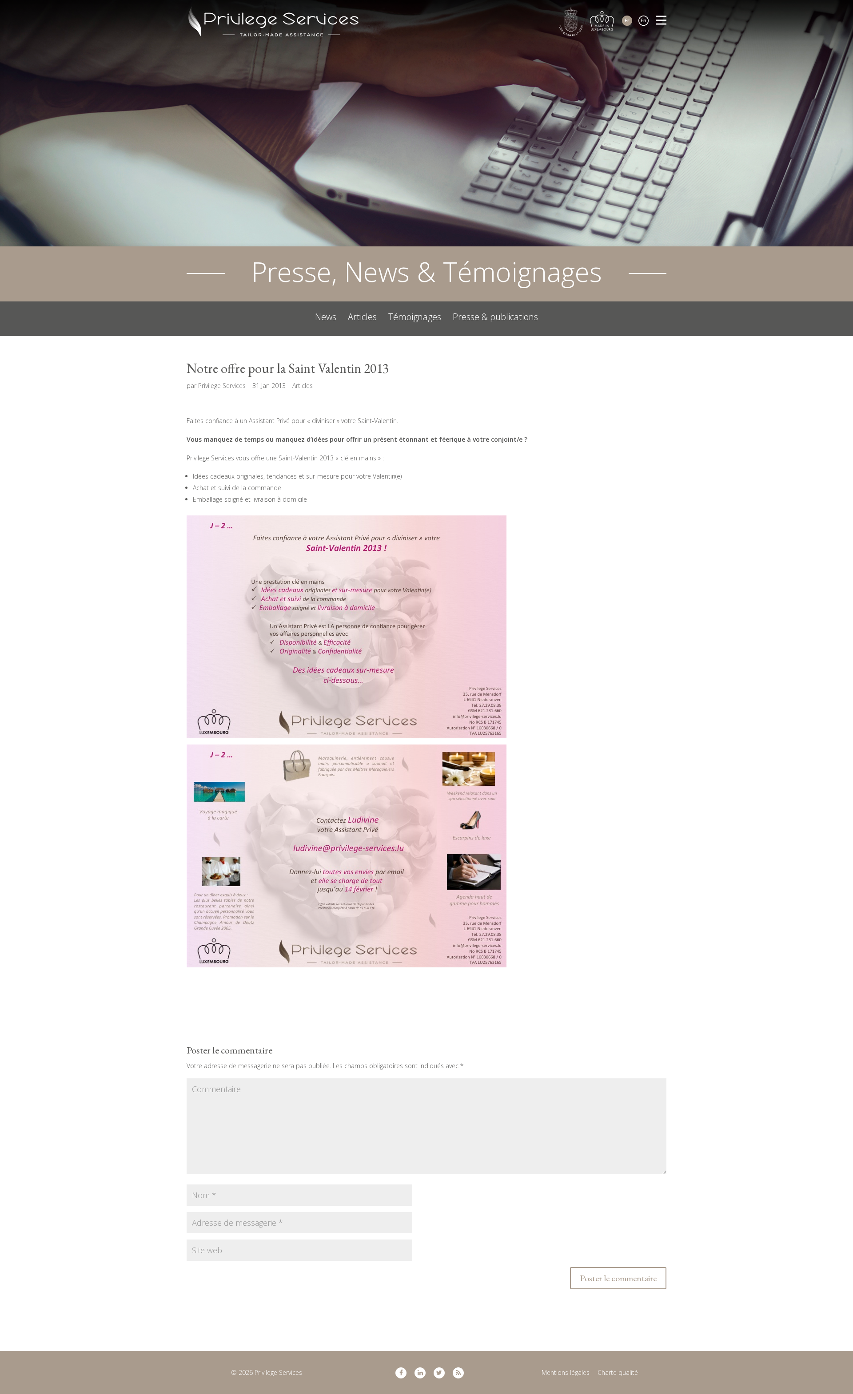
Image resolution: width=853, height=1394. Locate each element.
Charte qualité (618, 1372)
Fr (627, 20)
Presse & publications (495, 317)
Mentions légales (566, 1372)
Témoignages (414, 317)
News (325, 317)
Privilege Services (222, 385)
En (643, 20)
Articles (362, 317)
